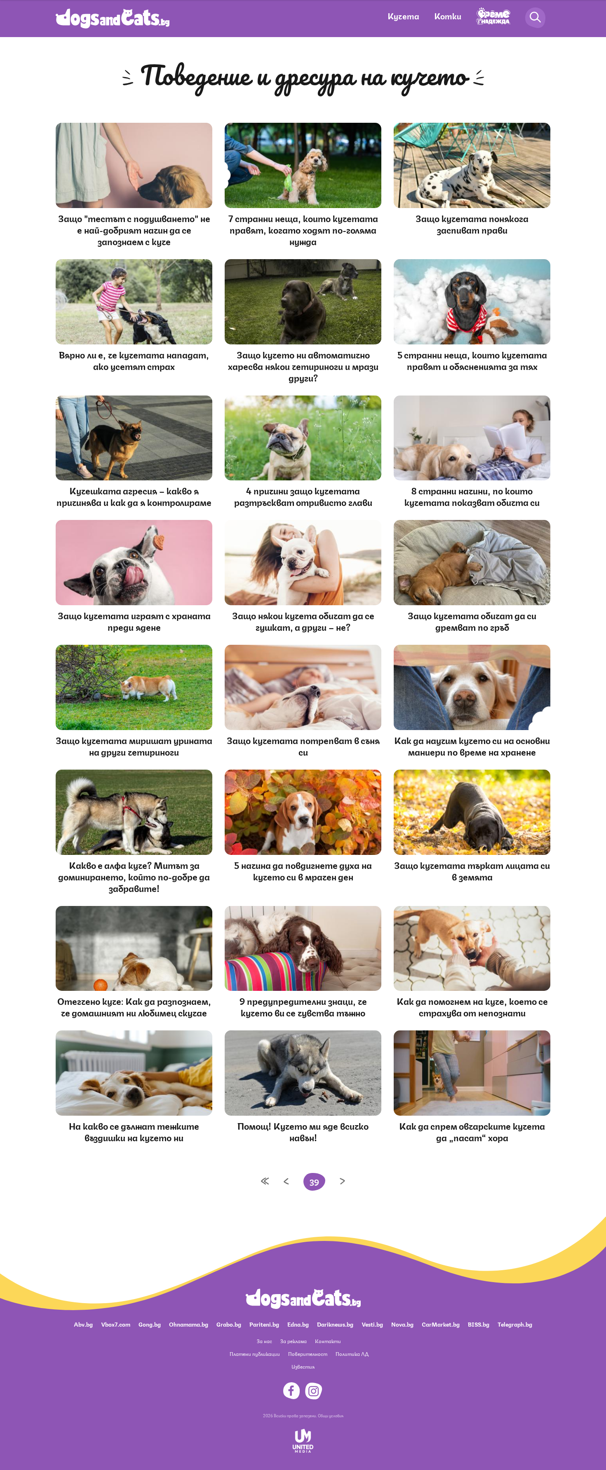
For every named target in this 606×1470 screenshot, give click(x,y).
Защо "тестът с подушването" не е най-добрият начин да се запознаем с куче (134, 229)
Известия (303, 1366)
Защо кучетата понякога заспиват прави (472, 223)
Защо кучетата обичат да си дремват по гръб (472, 621)
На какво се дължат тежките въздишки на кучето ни (134, 1131)
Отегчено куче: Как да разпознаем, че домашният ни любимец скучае (134, 1006)
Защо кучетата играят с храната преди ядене (134, 621)
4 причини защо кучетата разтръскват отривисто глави (303, 496)
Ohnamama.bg (188, 1324)
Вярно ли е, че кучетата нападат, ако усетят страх (134, 360)
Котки (447, 15)
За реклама (293, 1340)
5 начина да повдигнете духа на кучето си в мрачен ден (303, 870)
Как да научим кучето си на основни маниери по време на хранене (472, 745)
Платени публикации (255, 1353)
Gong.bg (150, 1324)
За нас (264, 1340)
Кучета (403, 15)
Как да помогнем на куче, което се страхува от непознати (472, 1006)
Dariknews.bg (335, 1324)
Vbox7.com (115, 1324)
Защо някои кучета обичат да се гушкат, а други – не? (303, 621)
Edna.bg (298, 1324)
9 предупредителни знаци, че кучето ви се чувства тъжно (303, 1006)
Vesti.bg (372, 1324)
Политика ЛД (352, 1353)
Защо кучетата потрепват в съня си (303, 745)
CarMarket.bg (441, 1324)
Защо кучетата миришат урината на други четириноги (134, 745)
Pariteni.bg (264, 1324)
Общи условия (330, 1415)
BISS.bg (478, 1324)
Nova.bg (402, 1324)
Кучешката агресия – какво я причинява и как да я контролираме (133, 496)
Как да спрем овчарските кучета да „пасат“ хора (472, 1131)
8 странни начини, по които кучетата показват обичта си (472, 496)
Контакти (328, 1340)
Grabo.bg (228, 1324)
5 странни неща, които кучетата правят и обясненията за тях (472, 360)
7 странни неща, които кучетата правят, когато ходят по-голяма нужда (303, 229)
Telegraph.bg (515, 1324)
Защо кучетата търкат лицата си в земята (472, 870)
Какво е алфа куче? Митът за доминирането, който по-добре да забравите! (134, 876)
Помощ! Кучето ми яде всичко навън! (303, 1131)
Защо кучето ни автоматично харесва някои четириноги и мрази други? (303, 366)
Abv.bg (83, 1324)
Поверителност (307, 1353)
